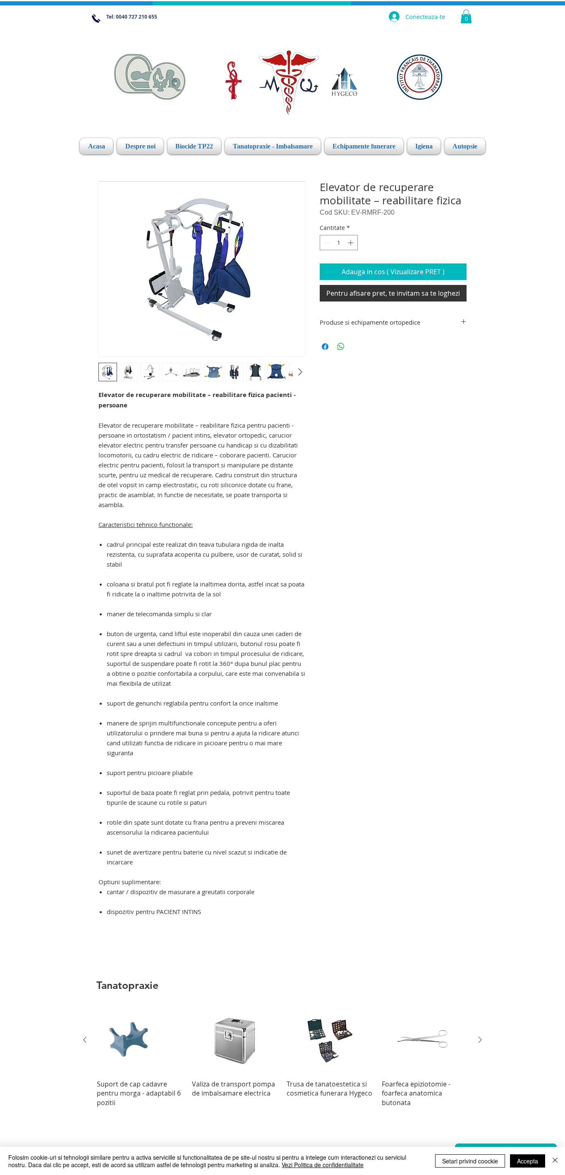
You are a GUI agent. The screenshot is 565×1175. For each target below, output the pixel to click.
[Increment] (351, 242)
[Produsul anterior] (85, 1040)
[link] (466, 16)
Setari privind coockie (470, 1161)
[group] (282, 1057)
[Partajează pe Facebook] (325, 347)
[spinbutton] (338, 242)
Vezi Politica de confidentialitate (323, 1165)
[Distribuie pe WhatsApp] (341, 347)
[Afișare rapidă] (140, 1040)
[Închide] (555, 1160)
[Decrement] (326, 242)
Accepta (527, 1161)
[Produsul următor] (480, 1040)
